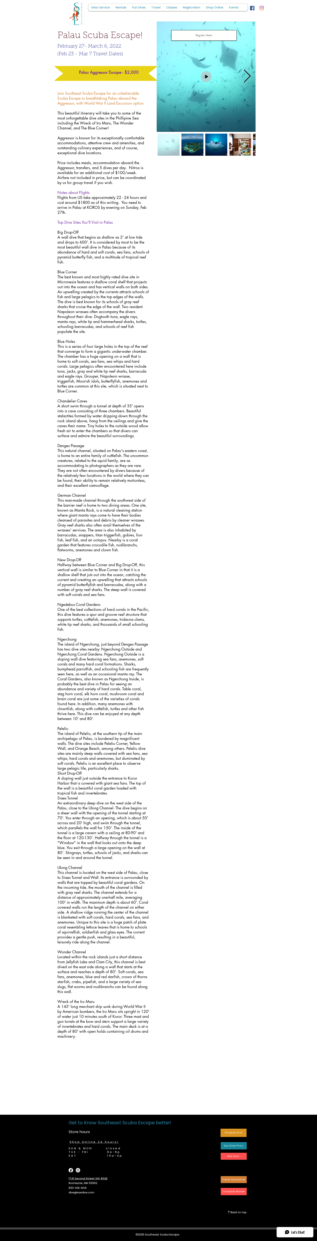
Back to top (239, 1212)
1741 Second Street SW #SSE (88, 1178)
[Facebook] (252, 8)
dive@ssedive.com (81, 1192)
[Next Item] (247, 77)
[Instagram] (261, 8)
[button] (191, 7)
